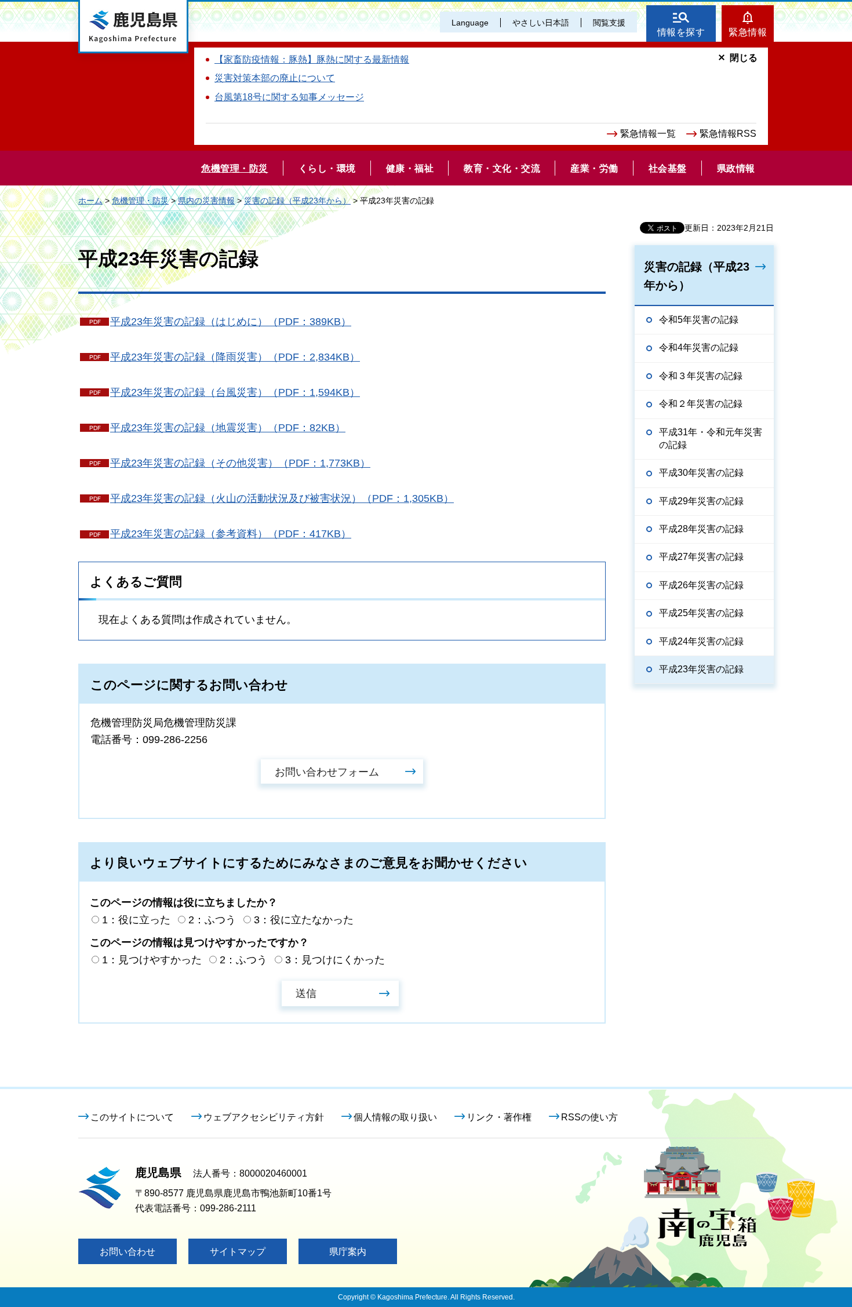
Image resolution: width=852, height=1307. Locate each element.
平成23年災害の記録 (701, 669)
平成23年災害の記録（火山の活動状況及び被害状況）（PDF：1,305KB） (282, 498)
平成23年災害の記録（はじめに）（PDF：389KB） (230, 321)
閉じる (744, 58)
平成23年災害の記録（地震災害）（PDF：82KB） (227, 428)
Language (470, 22)
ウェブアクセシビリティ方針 (263, 1117)
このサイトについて (132, 1117)
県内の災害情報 (206, 200)
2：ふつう (212, 920)
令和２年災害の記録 (700, 404)
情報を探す (681, 32)
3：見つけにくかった (335, 960)
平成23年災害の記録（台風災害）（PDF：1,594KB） (235, 392)
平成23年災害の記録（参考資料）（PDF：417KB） (230, 534)
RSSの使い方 (589, 1117)
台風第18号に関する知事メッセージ (289, 97)
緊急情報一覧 (648, 134)
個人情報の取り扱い (395, 1117)
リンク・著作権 (499, 1117)
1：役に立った (136, 920)
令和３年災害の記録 (700, 376)
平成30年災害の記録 (701, 473)
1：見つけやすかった (152, 960)
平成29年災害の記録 (701, 501)
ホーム (90, 200)
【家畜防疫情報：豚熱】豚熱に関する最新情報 (311, 59)
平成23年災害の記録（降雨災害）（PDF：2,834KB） (235, 357)
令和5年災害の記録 (698, 320)
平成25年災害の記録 (701, 613)
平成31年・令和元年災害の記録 (710, 438)
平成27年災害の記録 (701, 557)
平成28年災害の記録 (701, 529)
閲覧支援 (609, 22)
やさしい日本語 (540, 22)
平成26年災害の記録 (701, 585)
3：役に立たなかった (304, 920)
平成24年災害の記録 (701, 641)
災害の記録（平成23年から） (297, 200)
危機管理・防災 (140, 200)
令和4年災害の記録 (698, 347)
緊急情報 (748, 32)
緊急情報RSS (728, 134)
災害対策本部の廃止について (274, 78)
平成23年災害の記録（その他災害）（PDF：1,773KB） (240, 463)
